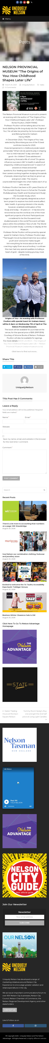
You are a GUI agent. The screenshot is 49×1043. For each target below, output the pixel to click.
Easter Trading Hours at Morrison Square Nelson (10, 714)
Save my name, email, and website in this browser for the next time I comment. (24, 440)
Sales (42, 85)
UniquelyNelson (28, 85)
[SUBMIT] (44, 490)
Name (6, 417)
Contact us (9, 1010)
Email (28, 417)
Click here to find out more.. (24, 351)
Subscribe (24, 923)
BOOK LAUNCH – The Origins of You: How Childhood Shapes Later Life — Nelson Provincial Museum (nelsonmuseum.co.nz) (25, 344)
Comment (8, 447)
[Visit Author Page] (24, 380)
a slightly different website (36, 1038)
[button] (7, 19)
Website (6, 427)
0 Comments (10, 87)
